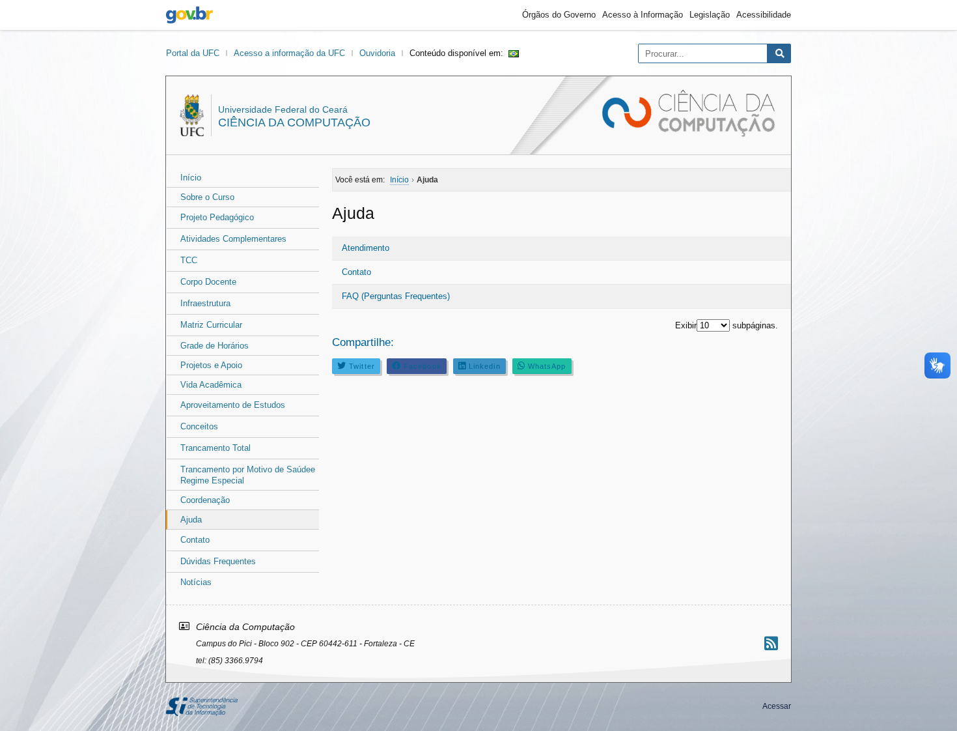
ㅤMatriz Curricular (211, 325)
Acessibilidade (763, 15)
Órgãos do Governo (559, 15)
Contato (356, 272)
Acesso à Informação (642, 15)
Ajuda (191, 519)
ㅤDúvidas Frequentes (218, 561)
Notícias (196, 582)
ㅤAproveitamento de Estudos (232, 405)
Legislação (709, 15)
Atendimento (365, 248)
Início (190, 177)
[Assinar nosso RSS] (771, 643)
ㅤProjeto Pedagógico (217, 217)
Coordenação (205, 500)
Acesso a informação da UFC (289, 53)
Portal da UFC (192, 53)
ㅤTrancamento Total (215, 448)
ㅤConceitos (199, 426)
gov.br (189, 15)
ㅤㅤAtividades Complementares (233, 239)
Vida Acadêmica (211, 385)
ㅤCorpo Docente (208, 282)
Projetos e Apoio (211, 365)
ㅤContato (195, 540)
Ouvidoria (377, 53)
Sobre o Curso (207, 197)
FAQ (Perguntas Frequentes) (396, 296)
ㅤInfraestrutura (205, 303)
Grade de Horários (214, 346)
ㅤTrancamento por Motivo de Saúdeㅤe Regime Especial (247, 475)
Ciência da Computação (294, 122)
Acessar (776, 706)
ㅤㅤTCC (188, 260)
